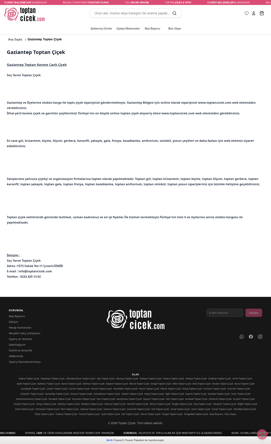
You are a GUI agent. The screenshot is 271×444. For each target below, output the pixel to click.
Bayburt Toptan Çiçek (117, 383)
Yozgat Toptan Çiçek (172, 414)
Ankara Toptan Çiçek (173, 378)
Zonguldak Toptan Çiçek (196, 414)
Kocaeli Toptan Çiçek (24, 404)
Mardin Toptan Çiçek (137, 404)
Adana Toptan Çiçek (29, 378)
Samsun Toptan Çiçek (115, 409)
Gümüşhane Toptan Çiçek (107, 393)
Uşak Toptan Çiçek (110, 414)
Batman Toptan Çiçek (94, 383)
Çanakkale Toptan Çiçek (33, 388)
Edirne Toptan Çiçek (171, 388)
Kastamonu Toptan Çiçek (129, 399)
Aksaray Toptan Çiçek (127, 378)
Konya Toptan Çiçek (46, 404)
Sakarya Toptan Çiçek (91, 409)
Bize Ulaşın (230, 414)
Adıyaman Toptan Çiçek (53, 378)
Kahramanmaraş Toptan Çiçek (31, 399)
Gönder (253, 313)
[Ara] (174, 13)
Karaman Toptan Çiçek (83, 399)
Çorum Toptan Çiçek (79, 388)
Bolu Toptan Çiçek (202, 383)
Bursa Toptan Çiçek (244, 383)
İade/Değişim (17, 344)
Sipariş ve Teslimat (20, 339)
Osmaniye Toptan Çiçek (47, 409)
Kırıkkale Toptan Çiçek (196, 399)
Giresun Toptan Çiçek (81, 393)
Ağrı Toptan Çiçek (106, 378)
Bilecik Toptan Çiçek (139, 383)
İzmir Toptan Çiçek (240, 393)
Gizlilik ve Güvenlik (20, 350)
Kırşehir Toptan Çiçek (244, 399)
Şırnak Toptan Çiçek (222, 409)
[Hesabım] (253, 13)
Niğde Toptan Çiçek (247, 404)
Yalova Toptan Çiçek (150, 414)
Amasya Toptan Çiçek (150, 378)
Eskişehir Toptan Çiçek (31, 393)
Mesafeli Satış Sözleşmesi (24, 333)
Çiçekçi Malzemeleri (128, 28)
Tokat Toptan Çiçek (44, 414)
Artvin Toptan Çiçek (242, 378)
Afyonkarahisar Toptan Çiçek (80, 378)
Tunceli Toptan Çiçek (89, 414)
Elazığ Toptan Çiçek (192, 388)
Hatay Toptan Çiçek (154, 393)
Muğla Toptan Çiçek (182, 404)
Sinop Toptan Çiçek (180, 409)
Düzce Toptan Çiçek (149, 388)
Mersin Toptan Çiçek (160, 404)
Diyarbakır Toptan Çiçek (125, 388)
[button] (253, 13)
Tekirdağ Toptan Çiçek (244, 409)
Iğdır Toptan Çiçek (175, 393)
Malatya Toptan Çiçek (92, 404)
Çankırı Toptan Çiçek (57, 388)
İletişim (13, 322)
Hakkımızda (16, 356)
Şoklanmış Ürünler (101, 28)
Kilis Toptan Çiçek (175, 399)
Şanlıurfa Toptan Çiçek (138, 409)
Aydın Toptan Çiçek (26, 383)
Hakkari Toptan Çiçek (132, 393)
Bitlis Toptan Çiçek (182, 383)
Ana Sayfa (15, 39)
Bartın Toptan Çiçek (71, 383)
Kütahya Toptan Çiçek (69, 404)
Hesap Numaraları (20, 327)
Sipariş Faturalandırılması (25, 362)
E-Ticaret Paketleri (133, 440)
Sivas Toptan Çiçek (200, 409)
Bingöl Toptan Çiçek (161, 383)
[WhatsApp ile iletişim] (262, 434)
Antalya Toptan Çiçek (196, 378)
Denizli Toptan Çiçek (101, 388)
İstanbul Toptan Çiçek (219, 393)
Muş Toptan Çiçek (203, 404)
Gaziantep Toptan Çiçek (57, 393)
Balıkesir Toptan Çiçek (48, 383)
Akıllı (109, 440)
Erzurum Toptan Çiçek (238, 388)
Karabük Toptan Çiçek (60, 399)
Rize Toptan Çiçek (70, 409)
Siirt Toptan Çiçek (160, 409)
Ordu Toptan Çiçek (24, 409)
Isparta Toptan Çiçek (195, 393)
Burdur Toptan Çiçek (222, 383)
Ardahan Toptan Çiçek (219, 378)
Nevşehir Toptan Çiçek (224, 404)
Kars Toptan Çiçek (106, 399)
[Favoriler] (246, 13)
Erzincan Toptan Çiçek (215, 388)
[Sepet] (262, 13)
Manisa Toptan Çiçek (115, 404)
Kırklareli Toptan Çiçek (220, 399)
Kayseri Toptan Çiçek (153, 399)
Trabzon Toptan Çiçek (66, 414)
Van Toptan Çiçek (130, 414)
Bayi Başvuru (17, 316)
